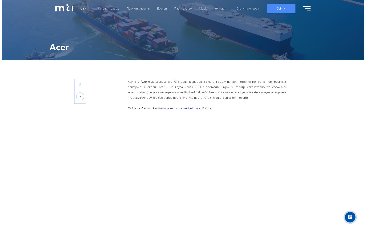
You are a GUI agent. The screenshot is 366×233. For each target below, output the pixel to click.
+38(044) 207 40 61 (276, 164)
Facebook (269, 153)
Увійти (281, 8)
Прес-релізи (175, 153)
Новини (172, 163)
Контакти (220, 8)
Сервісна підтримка (215, 163)
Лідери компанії (85, 153)
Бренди (162, 8)
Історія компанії (84, 163)
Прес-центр (175, 183)
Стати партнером (248, 8)
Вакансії (79, 183)
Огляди (172, 173)
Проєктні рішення (138, 8)
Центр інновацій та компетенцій (223, 173)
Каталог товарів (108, 8)
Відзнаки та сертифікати (91, 173)
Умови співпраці (212, 153)
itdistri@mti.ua (272, 158)
